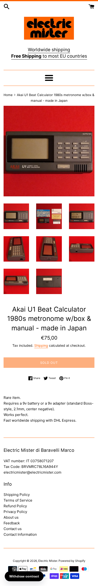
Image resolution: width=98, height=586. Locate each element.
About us (11, 517)
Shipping (41, 345)
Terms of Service (18, 500)
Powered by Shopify (72, 561)
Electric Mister (47, 561)
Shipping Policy (17, 494)
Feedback (12, 523)
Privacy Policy (15, 511)
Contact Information (20, 534)
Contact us (13, 528)
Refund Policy (15, 506)
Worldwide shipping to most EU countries (49, 53)
